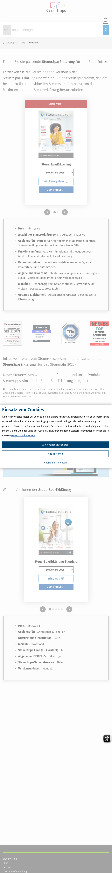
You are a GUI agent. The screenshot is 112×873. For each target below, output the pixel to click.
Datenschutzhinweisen (23, 435)
